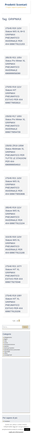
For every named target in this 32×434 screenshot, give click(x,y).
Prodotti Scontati (16, 4)
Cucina (6, 342)
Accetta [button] (27, 429)
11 (17, 320)
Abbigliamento (8, 337)
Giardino (6, 346)
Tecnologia (7, 351)
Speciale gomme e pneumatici (12, 349)
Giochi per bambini (9, 348)
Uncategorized (8, 355)
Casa (5, 341)
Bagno (6, 339)
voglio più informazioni (16, 432)
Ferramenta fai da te (9, 344)
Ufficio (6, 353)
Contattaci (7, 421)
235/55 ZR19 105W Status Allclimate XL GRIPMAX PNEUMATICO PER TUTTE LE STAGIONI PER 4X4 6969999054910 (15, 155)
